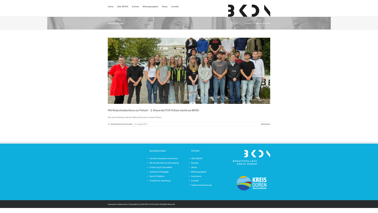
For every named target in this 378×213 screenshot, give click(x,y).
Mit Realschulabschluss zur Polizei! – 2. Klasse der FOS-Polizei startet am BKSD (153, 110)
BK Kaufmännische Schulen (121, 124)
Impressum (112, 204)
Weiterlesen (265, 124)
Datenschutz (123, 204)
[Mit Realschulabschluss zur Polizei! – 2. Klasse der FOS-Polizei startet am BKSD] (189, 71)
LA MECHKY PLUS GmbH (149, 204)
